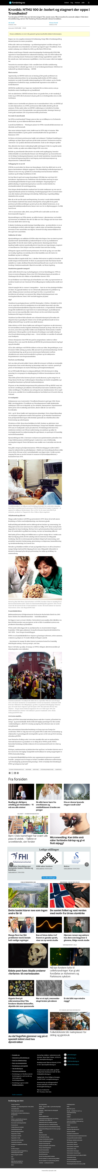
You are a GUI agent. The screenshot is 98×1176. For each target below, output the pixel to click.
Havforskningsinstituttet (17, 1131)
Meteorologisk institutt (17, 1154)
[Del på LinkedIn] (15, 773)
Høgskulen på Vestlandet (17, 1140)
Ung (71, 3)
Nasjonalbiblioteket (44, 1116)
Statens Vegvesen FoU (72, 1127)
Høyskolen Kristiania (16, 1142)
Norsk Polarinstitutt (44, 1150)
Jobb (83, 3)
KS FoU (13, 1146)
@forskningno (71, 1054)
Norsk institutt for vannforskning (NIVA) (49, 1160)
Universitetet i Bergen (72, 1144)
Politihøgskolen (71, 1104)
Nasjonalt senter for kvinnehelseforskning (49, 1126)
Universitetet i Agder (72, 1142)
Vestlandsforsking (71, 1157)
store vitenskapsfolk (16, 769)
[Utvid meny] (89, 2)
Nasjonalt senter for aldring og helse (48, 1122)
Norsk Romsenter (43, 1154)
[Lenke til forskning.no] (34, 2)
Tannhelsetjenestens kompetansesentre (77, 1135)
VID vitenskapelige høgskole (74, 1161)
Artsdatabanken (15, 1108)
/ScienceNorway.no (73, 1064)
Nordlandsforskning (44, 1137)
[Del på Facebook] (9, 773)
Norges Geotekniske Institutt (46, 1139)
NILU (12, 1165)
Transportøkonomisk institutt (74, 1137)
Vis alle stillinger (49, 878)
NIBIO (12, 1159)
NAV (12, 1156)
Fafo (12, 1116)
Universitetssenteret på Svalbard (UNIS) (76, 1155)
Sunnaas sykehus (71, 1131)
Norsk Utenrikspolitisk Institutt (47, 1156)
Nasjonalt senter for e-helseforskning (48, 1124)
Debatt (66, 3)
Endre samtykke (17, 1094)
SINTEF (69, 1116)
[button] (11, 864)
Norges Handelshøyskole (45, 1141)
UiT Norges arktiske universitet (74, 1140)
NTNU (40, 1114)
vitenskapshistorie (47, 769)
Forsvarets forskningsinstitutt (18, 1122)
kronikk (28, 769)
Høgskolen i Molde (16, 1133)
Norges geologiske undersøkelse (47, 1145)
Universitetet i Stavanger (73, 1150)
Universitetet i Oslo (71, 1148)
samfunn (58, 769)
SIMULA (69, 1114)
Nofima (41, 1132)
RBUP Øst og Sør (71, 1108)
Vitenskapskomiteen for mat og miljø (76, 1163)
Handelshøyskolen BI (16, 1129)
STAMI (68, 1125)
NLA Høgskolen (43, 1104)
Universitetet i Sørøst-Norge (74, 1153)
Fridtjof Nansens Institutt (17, 1127)
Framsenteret (14, 1125)
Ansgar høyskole (15, 1104)
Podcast (77, 3)
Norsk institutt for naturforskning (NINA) (49, 1158)
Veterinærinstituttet (72, 1159)
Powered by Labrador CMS (49, 1170)
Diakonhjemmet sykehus (17, 1110)
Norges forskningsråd (44, 1143)
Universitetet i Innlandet (73, 1146)
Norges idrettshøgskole (45, 1147)
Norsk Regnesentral (44, 1152)
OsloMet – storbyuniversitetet (46, 1162)
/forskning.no (71, 1058)
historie (36, 769)
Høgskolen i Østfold (16, 1135)
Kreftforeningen (15, 1148)
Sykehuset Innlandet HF (73, 1133)
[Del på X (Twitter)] (12, 773)
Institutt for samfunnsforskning (19, 1144)
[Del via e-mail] (17, 773)
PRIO (68, 1106)
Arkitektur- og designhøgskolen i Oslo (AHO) (22, 1106)
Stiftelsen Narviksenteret (73, 1129)
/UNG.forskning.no (73, 1061)
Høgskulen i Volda (15, 1137)
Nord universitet (43, 1134)
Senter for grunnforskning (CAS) (75, 1119)
